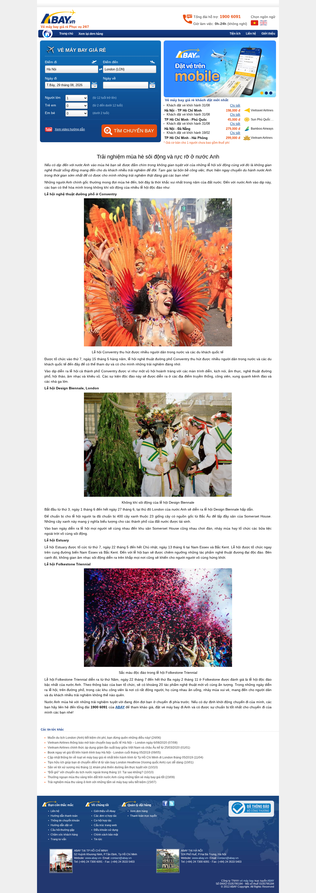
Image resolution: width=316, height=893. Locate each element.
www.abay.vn (93, 857)
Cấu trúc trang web (105, 825)
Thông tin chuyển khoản (65, 820)
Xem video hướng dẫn (70, 129)
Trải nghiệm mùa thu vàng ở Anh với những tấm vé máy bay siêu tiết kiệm (102, 782)
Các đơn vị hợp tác (105, 815)
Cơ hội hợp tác (103, 820)
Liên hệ (251, 33)
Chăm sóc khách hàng (64, 834)
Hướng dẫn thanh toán (64, 815)
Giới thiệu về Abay (105, 811)
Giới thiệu (268, 33)
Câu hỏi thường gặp (62, 829)
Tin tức (98, 839)
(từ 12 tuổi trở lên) (105, 97)
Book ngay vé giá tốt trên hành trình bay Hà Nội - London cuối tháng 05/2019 (104, 752)
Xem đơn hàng (139, 811)
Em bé (50, 113)
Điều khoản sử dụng (106, 829)
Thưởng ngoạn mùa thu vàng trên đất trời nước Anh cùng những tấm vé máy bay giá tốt (111, 777)
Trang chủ (66, 33)
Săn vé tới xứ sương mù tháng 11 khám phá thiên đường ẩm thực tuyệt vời (103, 767)
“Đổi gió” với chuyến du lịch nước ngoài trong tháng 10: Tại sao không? (101, 772)
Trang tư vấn (58, 839)
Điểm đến (110, 62)
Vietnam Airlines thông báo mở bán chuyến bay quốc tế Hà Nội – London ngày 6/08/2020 (113, 742)
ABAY (120, 707)
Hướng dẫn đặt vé (61, 825)
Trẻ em (50, 105)
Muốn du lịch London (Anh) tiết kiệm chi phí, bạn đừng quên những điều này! (104, 737)
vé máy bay (247, 880)
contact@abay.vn (121, 857)
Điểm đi (51, 62)
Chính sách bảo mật (106, 834)
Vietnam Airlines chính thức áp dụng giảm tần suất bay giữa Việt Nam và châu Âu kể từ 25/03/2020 (119, 747)
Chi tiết (235, 105)
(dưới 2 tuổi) (101, 113)
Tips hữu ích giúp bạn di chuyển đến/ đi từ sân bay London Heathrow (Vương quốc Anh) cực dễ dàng (121, 762)
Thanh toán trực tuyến (143, 815)
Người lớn (52, 97)
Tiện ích (235, 33)
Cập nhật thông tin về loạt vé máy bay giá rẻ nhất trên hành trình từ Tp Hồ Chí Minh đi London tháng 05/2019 (125, 757)
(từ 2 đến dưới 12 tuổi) (108, 105)
